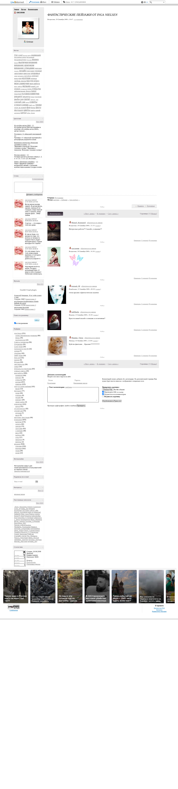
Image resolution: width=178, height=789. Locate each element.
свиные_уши (34, 99)
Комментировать (55, 214)
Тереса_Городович (21, 538)
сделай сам (19, 102)
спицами (18, 446)
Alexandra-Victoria (26, 507)
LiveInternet (18, 2)
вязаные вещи (19, 494)
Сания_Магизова (20, 534)
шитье (24, 113)
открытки (18, 380)
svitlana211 (38, 518)
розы (32, 97)
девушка (38, 68)
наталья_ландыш (35, 540)
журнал (38, 71)
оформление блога (22, 91)
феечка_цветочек (20, 541)
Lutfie (36, 510)
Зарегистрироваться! (22, 471)
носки (17, 453)
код (20, 78)
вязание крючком (24, 65)
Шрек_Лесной (34, 538)
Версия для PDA (159, 608)
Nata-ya (30, 512)
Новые (154, 214)
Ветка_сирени (19, 521)
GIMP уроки (18, 355)
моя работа (35, 83)
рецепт (18, 96)
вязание (32, 62)
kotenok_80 (76, 286)
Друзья (23, 9)
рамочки (18, 384)
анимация (36, 55)
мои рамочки (21, 83)
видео (35, 59)
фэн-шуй (17, 358)
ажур (29, 55)
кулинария (18, 420)
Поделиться (151, 206)
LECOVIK (25, 510)
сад (21, 99)
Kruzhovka (18, 510)
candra (37, 514)
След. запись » (113, 214)
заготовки (18, 73)
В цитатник (153, 240)
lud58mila (75, 312)
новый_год (35, 86)
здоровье (35, 73)
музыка (26, 86)
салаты (18, 424)
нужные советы (20, 371)
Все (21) (40, 284)
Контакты (159, 610)
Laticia (31, 510)
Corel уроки (18, 347)
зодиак (16, 351)
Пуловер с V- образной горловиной (27, 134)
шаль (32, 110)
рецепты (26, 96)
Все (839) (39, 462)
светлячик (15, 12)
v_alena (17, 520)
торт (33, 105)
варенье (18, 442)
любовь (17, 81)
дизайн (22, 71)
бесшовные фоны (20, 57)
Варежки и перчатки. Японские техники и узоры (26, 143)
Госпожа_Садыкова (32, 521)
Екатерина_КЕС (20, 523)
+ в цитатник (78, 19)
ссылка (98, 225)
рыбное (18, 435)
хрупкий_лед (32, 541)
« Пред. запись (89, 214)
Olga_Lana (25, 514)
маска (23, 81)
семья (16, 367)
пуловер (26, 93)
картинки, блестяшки (22, 417)
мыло (17, 415)
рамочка (34, 93)
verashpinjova (25, 520)
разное (17, 360)
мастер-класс (32, 81)
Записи (16, 9)
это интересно (19, 409)
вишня (16, 62)
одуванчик (24, 89)
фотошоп (18, 110)
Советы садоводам (21, 342)
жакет (32, 71)
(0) (33, 125)
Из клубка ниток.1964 (22, 125)
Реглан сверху (20, 155)
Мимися (34, 527)
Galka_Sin (24, 509)
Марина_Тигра (77, 338)
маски (17, 389)
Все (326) (39, 503)
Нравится (140, 206)
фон (28, 107)
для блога (17, 333)
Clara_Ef (17, 509)
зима (15, 76)
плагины (18, 395)
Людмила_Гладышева (22, 527)
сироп (27, 102)
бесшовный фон (20, 60)
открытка (36, 89)
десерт (16, 71)
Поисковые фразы (33, 564)
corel (20, 55)
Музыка (17, 362)
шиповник (17, 113)
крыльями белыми (21, 307)
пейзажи (64, 200)
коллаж (26, 78)
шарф (37, 110)
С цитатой (145, 240)
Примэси (17, 532)
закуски (18, 426)
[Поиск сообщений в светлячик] (37, 320)
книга (16, 78)
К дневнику (101, 214)
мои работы (18, 373)
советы (33, 102)
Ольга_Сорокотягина (32, 531)
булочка (29, 60)
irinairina (28, 516)
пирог (33, 91)
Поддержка (142, 2)
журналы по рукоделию (23, 369)
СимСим (30, 534)
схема (24, 104)
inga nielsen (73, 200)
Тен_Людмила (32, 536)
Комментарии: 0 (30, 299)
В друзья (30, 42)
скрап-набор (20, 402)
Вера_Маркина (36, 520)
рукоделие (38, 97)
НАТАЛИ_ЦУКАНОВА (22, 529)
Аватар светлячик (28, 28)
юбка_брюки (31, 113)
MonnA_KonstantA (20, 512)
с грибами (19, 431)
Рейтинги (57, 2)
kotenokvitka (36, 516)
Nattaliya (17, 514)
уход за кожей (20, 108)
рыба (16, 99)
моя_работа (18, 86)
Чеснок (25, 55)
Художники (18, 344)
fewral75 (17, 516)
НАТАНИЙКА (35, 529)
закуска (26, 73)
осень (29, 89)
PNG (16, 55)
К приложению (37, 179)
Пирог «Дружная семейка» (24, 162)
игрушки (18, 413)
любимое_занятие (21, 540)
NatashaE (37, 512)
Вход (44, 2)
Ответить (137, 240)
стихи (17, 104)
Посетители (31, 562)
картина (56, 200)
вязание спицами (24, 68)
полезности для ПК (21, 349)
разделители (20, 340)
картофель (27, 76)
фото (38, 107)
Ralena (31, 514)
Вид (146, 3)
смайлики (68, 387)
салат (27, 99)
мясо (17, 433)
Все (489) (39, 122)
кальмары (21, 76)
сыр (30, 105)
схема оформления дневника (26, 336)
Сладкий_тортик (20, 536)
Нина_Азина (19, 531)
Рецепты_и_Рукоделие (29, 532)
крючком (18, 448)
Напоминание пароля (80, 383)
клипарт (35, 76)
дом (28, 71)
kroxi (16, 518)
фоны (33, 108)
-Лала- (16, 507)
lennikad (30, 518)
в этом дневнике (22, 323)
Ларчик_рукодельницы (22, 525)
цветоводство (19, 364)
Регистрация (35, 2)
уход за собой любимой (23, 386)
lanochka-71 (22, 518)
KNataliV (32, 509)
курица (34, 78)
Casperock (37, 507)
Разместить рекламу (159, 611)
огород (17, 89)
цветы (27, 110)
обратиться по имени (94, 223)
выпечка (23, 62)
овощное (18, 440)
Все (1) (40, 491)
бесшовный (30, 57)
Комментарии (33, 9)
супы (17, 437)
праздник (17, 94)
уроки (38, 105)
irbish (23, 516)
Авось (68, 2)
